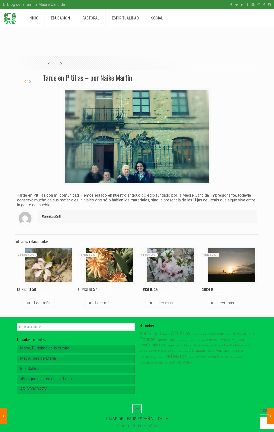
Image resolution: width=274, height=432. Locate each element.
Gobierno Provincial (217, 340)
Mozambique (168, 351)
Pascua (210, 351)
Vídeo (187, 362)
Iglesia (157, 345)
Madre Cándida (213, 345)
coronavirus (217, 334)
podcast (158, 357)
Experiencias (165, 340)
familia (180, 340)
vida (179, 362)
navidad (187, 351)
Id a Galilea (29, 368)
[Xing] (264, 5)
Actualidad (150, 333)
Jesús (178, 345)
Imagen (169, 345)
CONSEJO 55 (210, 289)
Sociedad (236, 357)
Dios (229, 334)
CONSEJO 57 (87, 289)
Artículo (180, 333)
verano (159, 362)
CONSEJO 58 (26, 289)
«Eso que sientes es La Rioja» (46, 378)
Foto (201, 340)
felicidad (192, 340)
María (233, 345)
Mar (226, 345)
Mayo (241, 345)
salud (192, 357)
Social (223, 356)
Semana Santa (206, 357)
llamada (198, 345)
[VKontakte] (253, 5)
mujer (179, 351)
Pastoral (222, 350)
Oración (198, 350)
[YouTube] (242, 5)
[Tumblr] (247, 5)
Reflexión (176, 356)
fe (186, 340)
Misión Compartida (149, 351)
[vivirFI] (10, 18)
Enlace (147, 339)
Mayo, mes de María (38, 358)
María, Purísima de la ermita (44, 348)
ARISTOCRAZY (33, 389)
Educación (243, 333)
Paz (233, 351)
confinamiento (199, 334)
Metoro (249, 345)
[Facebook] (231, 5)
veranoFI (169, 362)
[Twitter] (236, 5)
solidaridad (146, 362)
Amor (166, 334)
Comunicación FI (51, 216)
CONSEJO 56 (148, 289)
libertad (188, 345)
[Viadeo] (258, 5)
